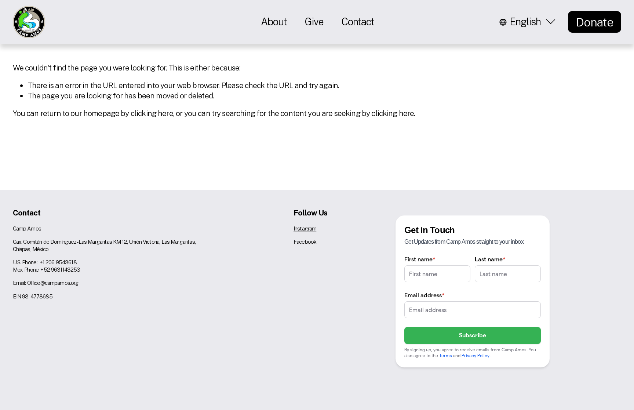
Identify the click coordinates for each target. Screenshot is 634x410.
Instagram (305, 228)
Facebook (305, 242)
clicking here (152, 113)
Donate (594, 22)
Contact (357, 22)
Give (314, 22)
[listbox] (528, 21)
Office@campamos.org (53, 283)
